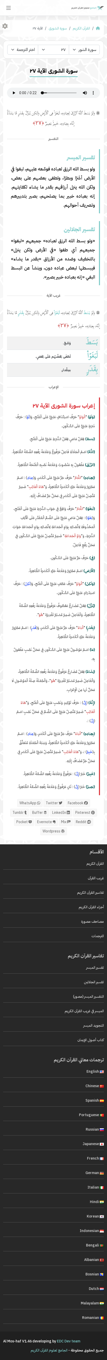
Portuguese (89, 1115)
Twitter (52, 803)
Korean (93, 1216)
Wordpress (52, 831)
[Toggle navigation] (8, 8)
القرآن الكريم (81, 28)
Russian (93, 1129)
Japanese (91, 1144)
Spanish (92, 1100)
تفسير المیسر (95, 967)
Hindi (95, 1202)
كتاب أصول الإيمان (90, 1040)
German (92, 1173)
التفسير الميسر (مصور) (88, 996)
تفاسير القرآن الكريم (90, 892)
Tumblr (18, 812)
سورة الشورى (58, 28)
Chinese (92, 1086)
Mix (64, 822)
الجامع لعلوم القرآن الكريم (49, 1350)
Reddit (81, 822)
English (93, 1071)
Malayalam (90, 1303)
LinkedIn (59, 812)
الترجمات (97, 936)
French (93, 1158)
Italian (94, 1187)
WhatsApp (28, 803)
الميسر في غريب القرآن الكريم (84, 1011)
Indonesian (90, 1231)
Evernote (45, 822)
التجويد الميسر (93, 1025)
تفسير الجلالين (94, 982)
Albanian (92, 1260)
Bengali (93, 1245)
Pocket (22, 822)
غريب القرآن (96, 878)
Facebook (76, 803)
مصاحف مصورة (92, 921)
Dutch (94, 1288)
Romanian (91, 1317)
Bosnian (92, 1274)
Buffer (38, 812)
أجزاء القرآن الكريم (91, 907)
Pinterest (83, 812)
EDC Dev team (68, 1341)
